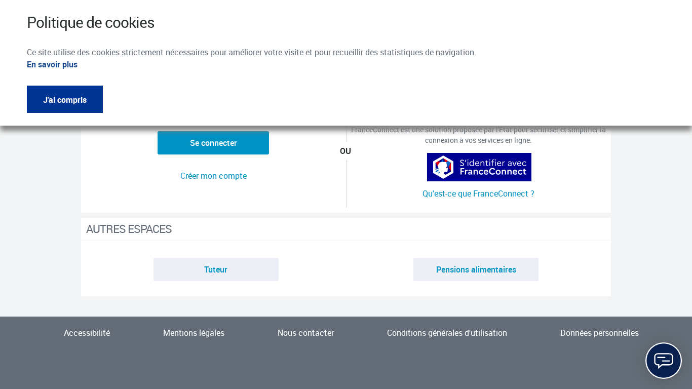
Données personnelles (599, 332)
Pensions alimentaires (476, 269)
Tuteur (215, 269)
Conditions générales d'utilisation (447, 332)
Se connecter (213, 142)
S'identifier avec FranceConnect (479, 165)
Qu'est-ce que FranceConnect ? (478, 193)
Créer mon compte (213, 175)
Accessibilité (87, 332)
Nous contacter (306, 332)
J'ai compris (65, 99)
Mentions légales (193, 332)
